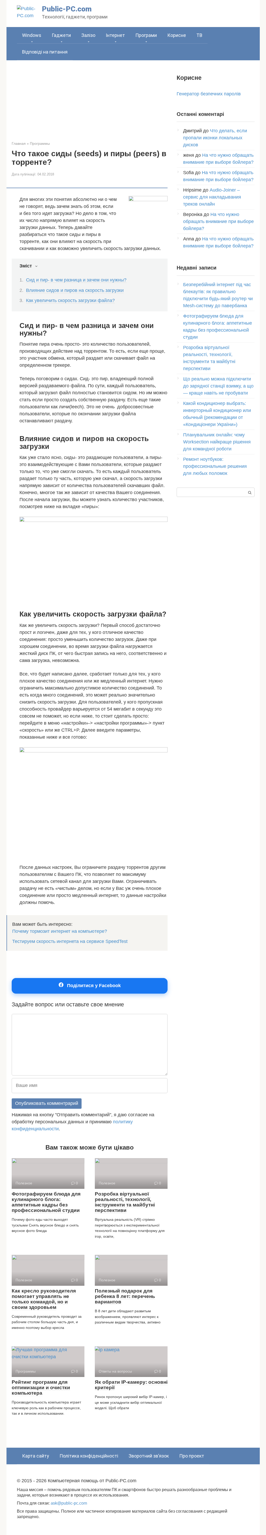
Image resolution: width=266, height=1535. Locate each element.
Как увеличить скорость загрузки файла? (70, 300)
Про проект (191, 1456)
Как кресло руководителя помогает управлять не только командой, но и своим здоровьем (44, 1299)
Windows (31, 35)
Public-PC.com (67, 9)
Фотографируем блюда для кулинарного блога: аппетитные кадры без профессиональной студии (46, 1202)
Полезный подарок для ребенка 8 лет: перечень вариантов (125, 1296)
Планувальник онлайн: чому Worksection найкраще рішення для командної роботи (217, 441)
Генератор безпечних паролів (209, 93)
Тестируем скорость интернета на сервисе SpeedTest (70, 941)
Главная (19, 143)
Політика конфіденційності (88, 1456)
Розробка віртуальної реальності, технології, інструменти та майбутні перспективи (125, 1202)
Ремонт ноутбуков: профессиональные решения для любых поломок (215, 466)
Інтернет (115, 35)
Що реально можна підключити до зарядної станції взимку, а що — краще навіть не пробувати (218, 386)
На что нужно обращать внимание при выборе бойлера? (218, 221)
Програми (146, 35)
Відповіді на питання (45, 52)
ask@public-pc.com (69, 1503)
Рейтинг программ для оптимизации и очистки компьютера (41, 1387)
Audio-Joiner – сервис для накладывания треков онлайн (212, 197)
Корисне (176, 35)
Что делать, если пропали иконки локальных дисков (215, 137)
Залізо (88, 35)
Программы (40, 143)
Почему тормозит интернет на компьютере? (59, 931)
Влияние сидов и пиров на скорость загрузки (75, 290)
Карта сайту (35, 1456)
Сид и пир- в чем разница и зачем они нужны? (76, 280)
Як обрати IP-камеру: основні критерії (131, 1384)
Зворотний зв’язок (149, 1456)
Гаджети (61, 35)
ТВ (199, 35)
